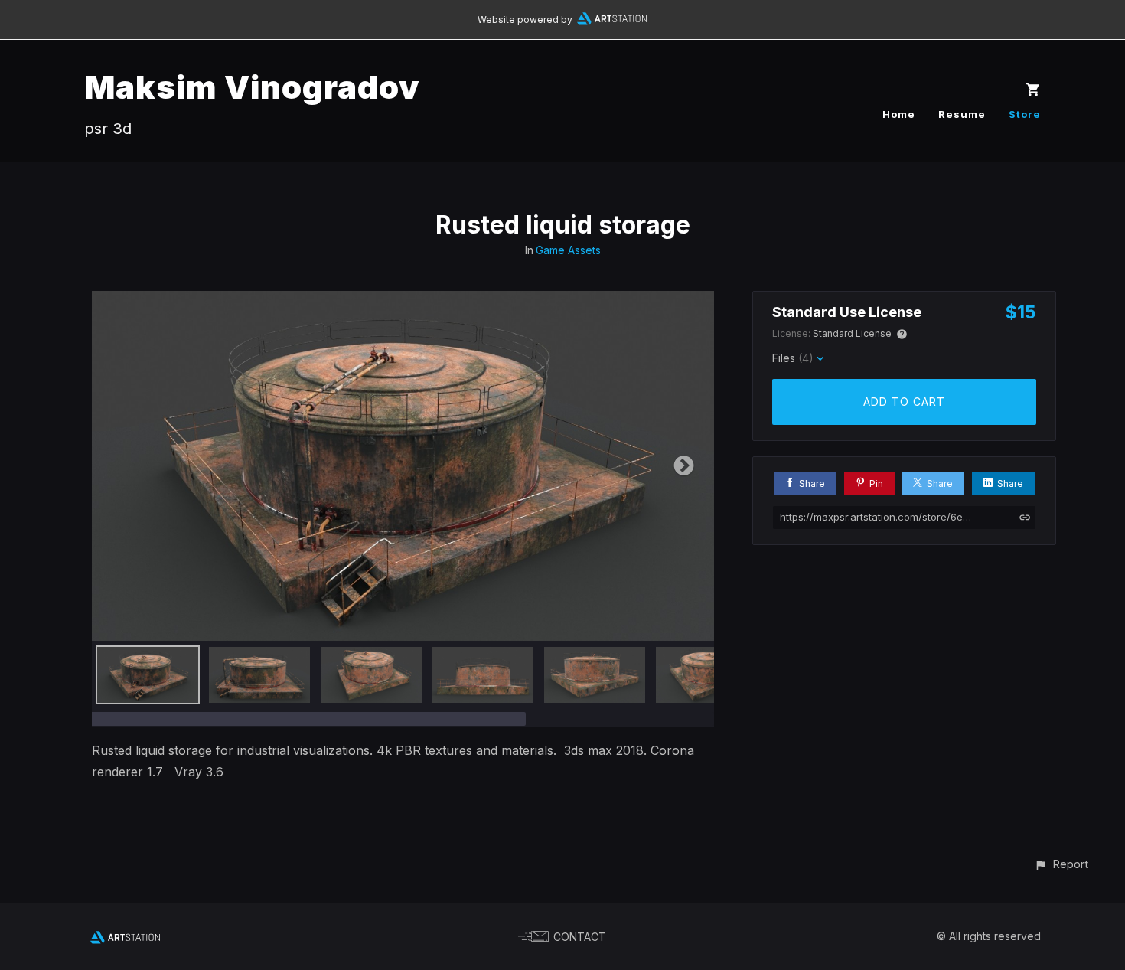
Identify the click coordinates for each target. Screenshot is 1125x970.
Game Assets (568, 249)
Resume (962, 114)
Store (1025, 114)
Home (898, 114)
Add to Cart (904, 401)
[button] (1061, 864)
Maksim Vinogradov (252, 86)
